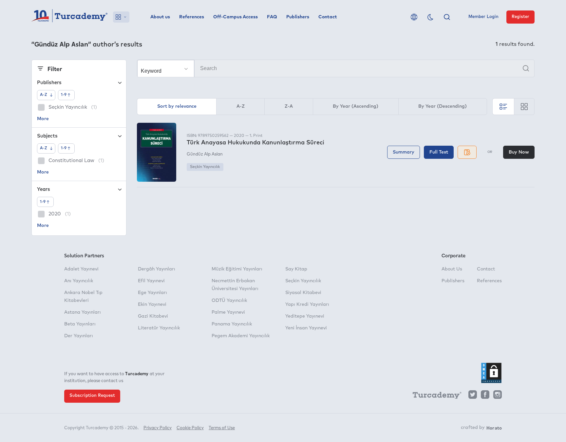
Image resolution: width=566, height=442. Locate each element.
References (191, 17)
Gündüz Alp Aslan (205, 154)
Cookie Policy (190, 428)
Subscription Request (92, 396)
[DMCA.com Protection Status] (491, 372)
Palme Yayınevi (228, 312)
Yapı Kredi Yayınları (307, 304)
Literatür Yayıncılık (159, 328)
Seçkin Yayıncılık (205, 167)
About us (160, 17)
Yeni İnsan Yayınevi (306, 328)
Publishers (297, 17)
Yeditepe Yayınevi (304, 316)
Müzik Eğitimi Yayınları (237, 269)
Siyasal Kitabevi (303, 292)
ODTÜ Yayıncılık (229, 300)
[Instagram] (497, 396)
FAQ (272, 17)
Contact (327, 17)
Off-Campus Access (235, 17)
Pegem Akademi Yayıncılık (241, 336)
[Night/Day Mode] (430, 17)
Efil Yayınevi (151, 281)
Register (520, 17)
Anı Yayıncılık (78, 281)
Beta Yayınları (80, 324)
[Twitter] (472, 396)
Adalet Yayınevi (81, 269)
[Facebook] (485, 396)
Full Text (438, 152)
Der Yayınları (78, 336)
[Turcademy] (434, 396)
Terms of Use (222, 428)
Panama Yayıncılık (232, 324)
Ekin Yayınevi (152, 304)
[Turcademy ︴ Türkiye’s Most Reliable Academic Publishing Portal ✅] (69, 17)
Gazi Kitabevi (153, 316)
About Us (452, 269)
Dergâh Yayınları (156, 269)
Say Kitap (296, 269)
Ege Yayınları (152, 292)
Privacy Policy (157, 428)
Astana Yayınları (82, 312)
